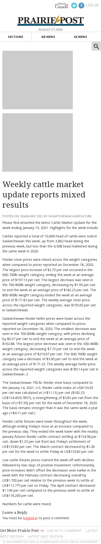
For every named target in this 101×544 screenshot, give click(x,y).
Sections (15, 37)
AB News (48, 37)
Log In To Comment (64, 530)
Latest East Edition (45, 536)
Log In (92, 5)
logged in (30, 518)
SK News (80, 37)
